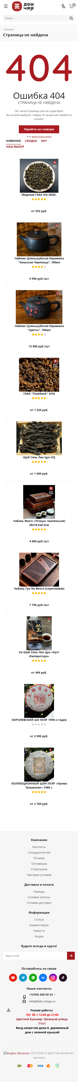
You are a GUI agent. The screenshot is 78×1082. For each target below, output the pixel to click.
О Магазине (39, 869)
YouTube (13, 978)
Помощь (39, 891)
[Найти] (71, 18)
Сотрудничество (39, 852)
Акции (39, 936)
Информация (39, 912)
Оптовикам (39, 864)
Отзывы (39, 858)
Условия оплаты (39, 897)
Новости (39, 931)
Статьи (39, 919)
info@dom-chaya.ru (42, 1001)
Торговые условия (39, 875)
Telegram (23, 978)
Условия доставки (39, 903)
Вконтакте (43, 978)
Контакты (39, 847)
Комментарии (39, 925)
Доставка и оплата (39, 884)
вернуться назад (42, 136)
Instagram (53, 978)
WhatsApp (33, 978)
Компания (39, 840)
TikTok (63, 978)
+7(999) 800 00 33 (41, 994)
